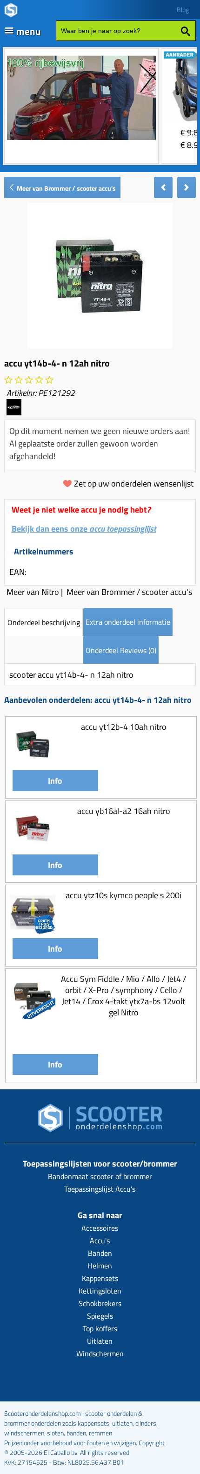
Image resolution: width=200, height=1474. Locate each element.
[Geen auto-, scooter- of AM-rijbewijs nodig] (81, 141)
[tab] (44, 622)
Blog (183, 9)
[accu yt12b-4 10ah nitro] (33, 764)
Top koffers (100, 1328)
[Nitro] (14, 412)
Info (55, 780)
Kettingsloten (100, 1290)
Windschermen (100, 1353)
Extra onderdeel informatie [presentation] (128, 621)
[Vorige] (163, 187)
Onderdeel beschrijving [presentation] (43, 622)
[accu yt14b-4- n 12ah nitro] (100, 345)
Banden (100, 1253)
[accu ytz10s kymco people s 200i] (33, 932)
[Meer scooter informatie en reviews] (28, 380)
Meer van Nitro (33, 592)
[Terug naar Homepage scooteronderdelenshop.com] (100, 1120)
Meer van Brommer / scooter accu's (65, 188)
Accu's (100, 1240)
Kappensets (100, 1278)
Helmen (99, 1265)
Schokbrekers (100, 1303)
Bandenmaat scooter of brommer (100, 1176)
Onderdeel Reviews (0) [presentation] (121, 650)
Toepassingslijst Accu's (99, 1188)
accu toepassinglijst (122, 528)
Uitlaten (100, 1341)
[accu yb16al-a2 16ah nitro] (33, 848)
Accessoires (99, 1228)
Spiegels (100, 1315)
